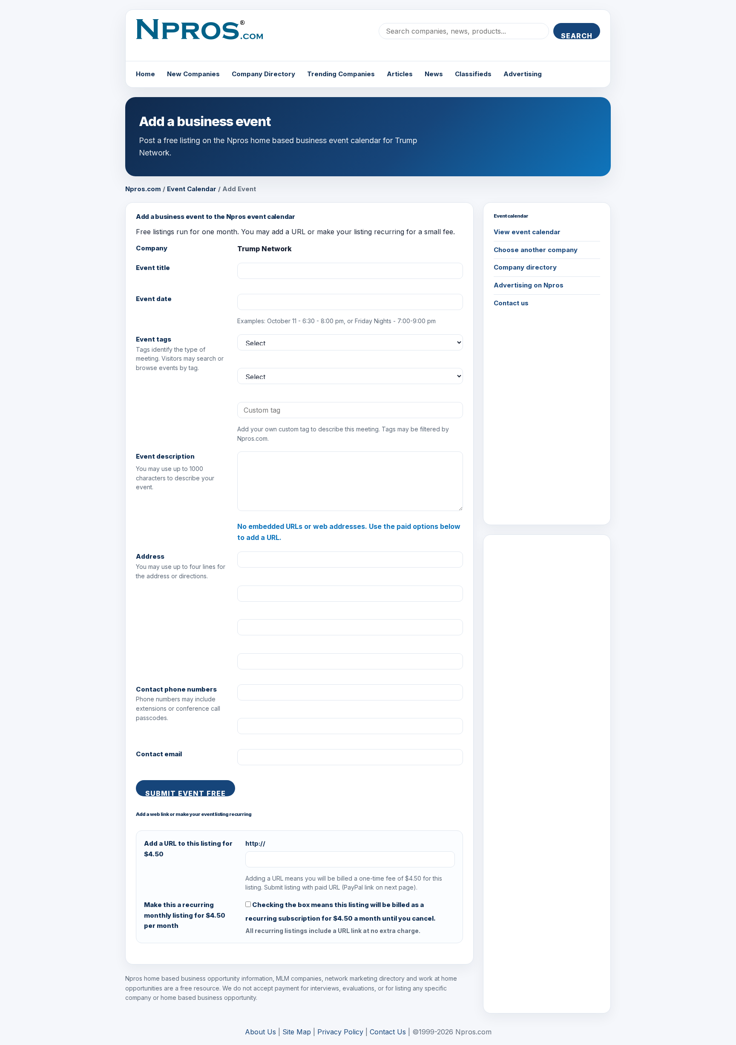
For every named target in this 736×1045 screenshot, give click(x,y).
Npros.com (143, 189)
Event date (154, 299)
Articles (400, 74)
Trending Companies (341, 74)
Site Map (296, 1032)
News (434, 74)
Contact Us (388, 1032)
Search (576, 35)
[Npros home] (206, 36)
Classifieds (473, 74)
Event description (165, 456)
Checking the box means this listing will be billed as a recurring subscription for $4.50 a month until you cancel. (340, 911)
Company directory (525, 267)
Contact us (511, 303)
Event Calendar (191, 189)
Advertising (522, 74)
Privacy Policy (340, 1032)
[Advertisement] (547, 673)
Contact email (159, 754)
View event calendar (527, 232)
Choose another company (536, 250)
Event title (153, 268)
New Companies (193, 74)
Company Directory (263, 74)
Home (145, 74)
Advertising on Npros (529, 285)
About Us (260, 1032)
